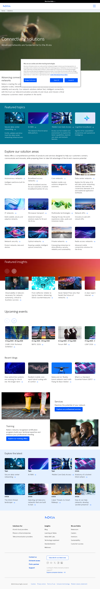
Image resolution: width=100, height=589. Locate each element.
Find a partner (34, 564)
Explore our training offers (18, 439)
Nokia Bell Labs (50, 537)
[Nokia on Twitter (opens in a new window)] (55, 563)
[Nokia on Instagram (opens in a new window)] (48, 563)
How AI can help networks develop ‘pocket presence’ (82, 502)
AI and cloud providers (20, 529)
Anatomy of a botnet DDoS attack (83, 476)
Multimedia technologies (61, 213)
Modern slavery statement (79, 584)
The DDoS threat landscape (11, 501)
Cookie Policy (53, 75)
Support (32, 568)
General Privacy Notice (62, 75)
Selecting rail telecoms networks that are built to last (37, 502)
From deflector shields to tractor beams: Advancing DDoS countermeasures (42, 295)
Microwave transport (36, 213)
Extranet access (34, 561)
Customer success (77, 544)
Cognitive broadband (83, 127)
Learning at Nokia (51, 533)
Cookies (33, 584)
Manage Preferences (30, 80)
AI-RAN (30, 127)
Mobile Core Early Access (61, 127)
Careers (73, 533)
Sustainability (75, 540)
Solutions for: (18, 526)
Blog (46, 529)
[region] (51, 73)
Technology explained (52, 540)
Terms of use (51, 584)
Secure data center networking (12, 128)
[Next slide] (14, 271)
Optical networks (34, 241)
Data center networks (83, 178)
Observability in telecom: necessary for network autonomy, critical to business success (14, 296)
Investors (74, 537)
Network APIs (80, 213)
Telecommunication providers (23, 537)
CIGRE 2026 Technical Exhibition (13, 345)
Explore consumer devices (55, 573)
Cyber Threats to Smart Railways (61, 501)
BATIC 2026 (36, 344)
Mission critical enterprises (22, 533)
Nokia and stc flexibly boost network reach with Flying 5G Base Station (61, 379)
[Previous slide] (7, 271)
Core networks (57, 178)
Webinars (48, 547)
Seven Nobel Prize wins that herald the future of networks (69, 295)
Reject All (56, 80)
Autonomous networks (13, 178)
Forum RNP (62, 344)
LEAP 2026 (89, 344)
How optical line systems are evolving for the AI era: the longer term (14, 379)
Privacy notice (41, 584)
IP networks (9, 213)
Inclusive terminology (63, 584)
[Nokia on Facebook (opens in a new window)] (58, 563)
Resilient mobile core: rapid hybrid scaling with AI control (37, 379)
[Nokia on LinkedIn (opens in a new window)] (62, 563)
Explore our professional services (69, 409)
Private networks (58, 241)
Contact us (33, 557)
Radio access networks (84, 241)
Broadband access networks (35, 179)
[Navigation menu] (95, 7)
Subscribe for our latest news (57, 558)
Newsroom (74, 529)
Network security (11, 241)
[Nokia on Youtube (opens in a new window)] (51, 563)
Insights (47, 526)
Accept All (71, 80)
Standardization (50, 544)
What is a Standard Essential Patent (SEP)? (84, 378)
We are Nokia (76, 526)
